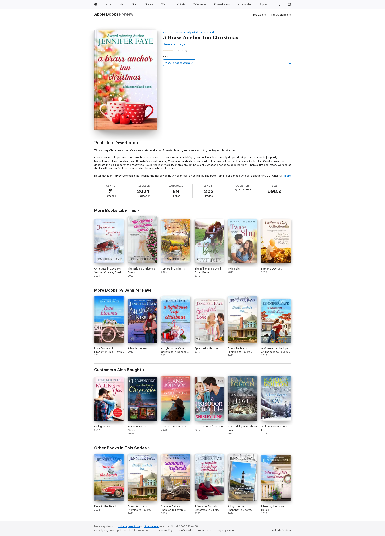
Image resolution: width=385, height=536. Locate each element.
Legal (220, 530)
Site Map (232, 530)
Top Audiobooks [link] (281, 14)
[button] (278, 4)
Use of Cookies (185, 530)
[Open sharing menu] (290, 63)
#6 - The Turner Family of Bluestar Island (188, 32)
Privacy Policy (164, 530)
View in (177, 62)
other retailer (151, 526)
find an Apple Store (129, 526)
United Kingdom (281, 530)
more (287, 175)
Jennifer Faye (174, 44)
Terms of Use (206, 530)
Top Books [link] (259, 14)
